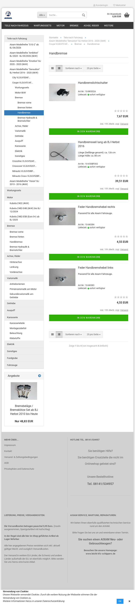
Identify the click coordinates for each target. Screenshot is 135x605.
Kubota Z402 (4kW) (19, 203)
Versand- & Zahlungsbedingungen (21, 457)
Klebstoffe (15, 338)
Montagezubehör (18, 328)
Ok (120, 601)
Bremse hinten (25, 107)
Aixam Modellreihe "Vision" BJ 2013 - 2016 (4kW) (24, 183)
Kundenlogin (101, 5)
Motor (61, 25)
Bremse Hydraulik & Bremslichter (27, 119)
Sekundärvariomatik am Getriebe (21, 296)
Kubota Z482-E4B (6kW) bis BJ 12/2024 (25, 210)
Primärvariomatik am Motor (23, 289)
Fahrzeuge (12, 365)
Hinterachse (16, 262)
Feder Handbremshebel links (95, 267)
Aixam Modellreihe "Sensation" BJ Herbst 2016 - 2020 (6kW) (25, 71)
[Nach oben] (125, 600)
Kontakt (8, 451)
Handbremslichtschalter (93, 82)
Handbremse (24, 112)
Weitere (108, 25)
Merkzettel (120, 5)
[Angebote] (39, 376)
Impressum (10, 445)
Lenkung (14, 267)
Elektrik (18, 151)
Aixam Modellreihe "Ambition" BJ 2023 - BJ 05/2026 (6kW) (24, 54)
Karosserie (20, 146)
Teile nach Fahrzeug (16, 25)
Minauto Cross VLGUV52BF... (26, 176)
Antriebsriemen (17, 284)
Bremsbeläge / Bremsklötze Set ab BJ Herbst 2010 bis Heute (24, 410)
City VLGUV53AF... (21, 77)
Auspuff (19, 141)
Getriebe (19, 136)
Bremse (74, 25)
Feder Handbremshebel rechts (96, 207)
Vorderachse (16, 272)
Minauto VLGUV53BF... (23, 171)
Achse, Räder (91, 25)
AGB (6, 463)
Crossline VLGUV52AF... (24, 161)
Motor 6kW (20, 92)
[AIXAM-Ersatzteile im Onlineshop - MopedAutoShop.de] (18, 15)
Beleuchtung (16, 333)
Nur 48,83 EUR (24, 421)
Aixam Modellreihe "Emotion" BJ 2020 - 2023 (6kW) (25, 63)
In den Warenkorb (88, 131)
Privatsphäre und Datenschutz (19, 469)
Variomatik (20, 131)
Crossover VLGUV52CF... (24, 166)
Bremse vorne (24, 102)
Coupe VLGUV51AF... (22, 82)
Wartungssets (42, 25)
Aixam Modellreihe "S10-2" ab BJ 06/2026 (24, 46)
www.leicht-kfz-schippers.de (100, 553)
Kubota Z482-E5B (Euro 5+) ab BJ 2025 (24, 218)
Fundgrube (12, 358)
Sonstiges (20, 156)
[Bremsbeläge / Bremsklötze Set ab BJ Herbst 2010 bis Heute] (24, 391)
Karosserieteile (17, 323)
